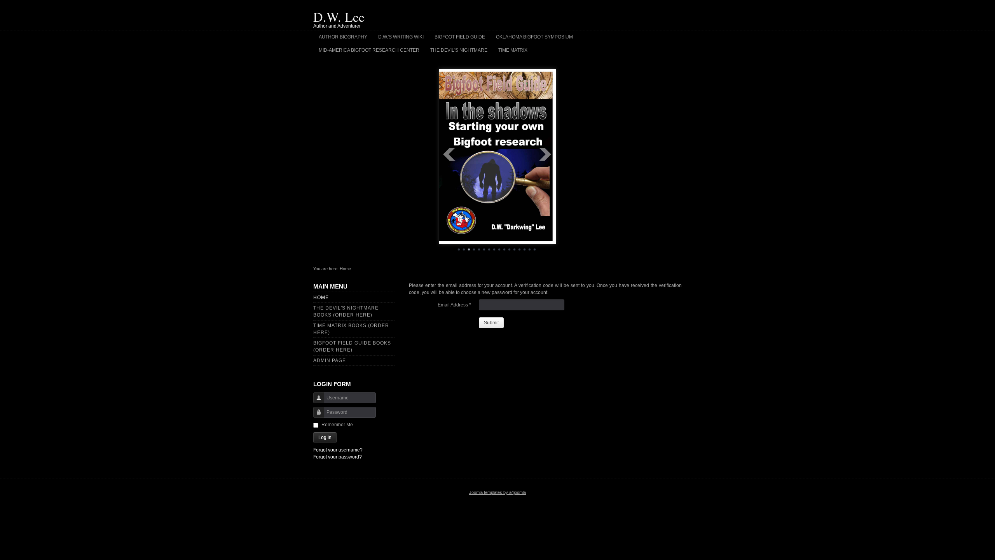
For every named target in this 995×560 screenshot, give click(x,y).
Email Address (454, 305)
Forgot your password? (337, 457)
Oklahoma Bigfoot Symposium (534, 37)
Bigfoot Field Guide (460, 37)
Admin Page (329, 360)
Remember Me (337, 424)
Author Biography (343, 37)
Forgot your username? (338, 450)
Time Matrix (512, 50)
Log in (325, 437)
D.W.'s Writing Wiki (401, 37)
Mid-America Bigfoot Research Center (369, 50)
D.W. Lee (339, 17)
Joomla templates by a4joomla (497, 492)
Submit (491, 323)
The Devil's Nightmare (458, 50)
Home (321, 297)
